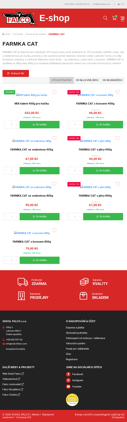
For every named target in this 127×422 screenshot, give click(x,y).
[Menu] (122, 18)
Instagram (77, 380)
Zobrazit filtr (17, 73)
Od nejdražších (112, 80)
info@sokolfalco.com (101, 4)
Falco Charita (9, 394)
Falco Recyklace (11, 389)
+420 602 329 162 (14, 339)
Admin (35, 414)
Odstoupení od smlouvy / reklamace (85, 338)
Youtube (76, 386)
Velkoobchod (9, 379)
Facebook (77, 374)
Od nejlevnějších (87, 80)
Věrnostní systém (75, 343)
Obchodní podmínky (76, 332)
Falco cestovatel (11, 384)
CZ (122, 4)
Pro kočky (18, 34)
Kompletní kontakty (15, 349)
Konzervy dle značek (36, 34)
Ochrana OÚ (23, 417)
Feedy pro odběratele (77, 348)
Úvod (7, 34)
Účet (68, 354)
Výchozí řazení (61, 80)
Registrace (72, 359)
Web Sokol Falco (11, 373)
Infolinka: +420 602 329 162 (76, 4)
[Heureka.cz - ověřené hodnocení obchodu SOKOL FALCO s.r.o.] (72, 399)
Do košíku (41, 124)
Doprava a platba (75, 327)
